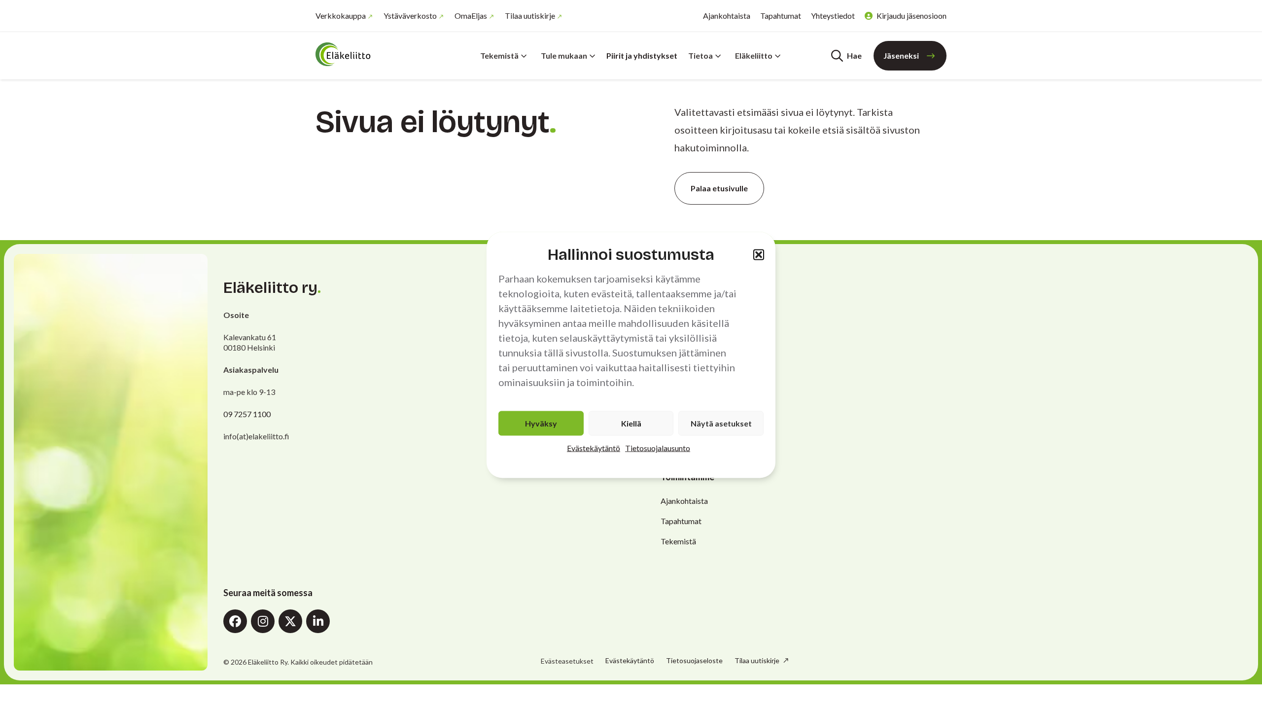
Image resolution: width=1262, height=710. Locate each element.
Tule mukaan (564, 55)
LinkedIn (318, 621)
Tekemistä (499, 55)
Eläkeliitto (753, 55)
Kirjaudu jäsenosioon (911, 15)
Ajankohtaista (726, 15)
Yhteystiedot (833, 15)
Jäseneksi (901, 55)
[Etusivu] (375, 54)
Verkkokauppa (341, 15)
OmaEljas (471, 15)
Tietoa (700, 55)
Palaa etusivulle (719, 188)
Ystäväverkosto (410, 15)
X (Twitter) (290, 621)
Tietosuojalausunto (657, 448)
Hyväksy (541, 423)
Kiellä (631, 423)
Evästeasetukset (567, 661)
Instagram (263, 621)
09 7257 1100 (247, 414)
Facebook (235, 621)
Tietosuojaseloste (694, 660)
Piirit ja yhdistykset (641, 55)
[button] (759, 254)
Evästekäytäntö (593, 448)
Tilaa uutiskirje (530, 15)
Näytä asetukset (721, 423)
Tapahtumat (780, 15)
